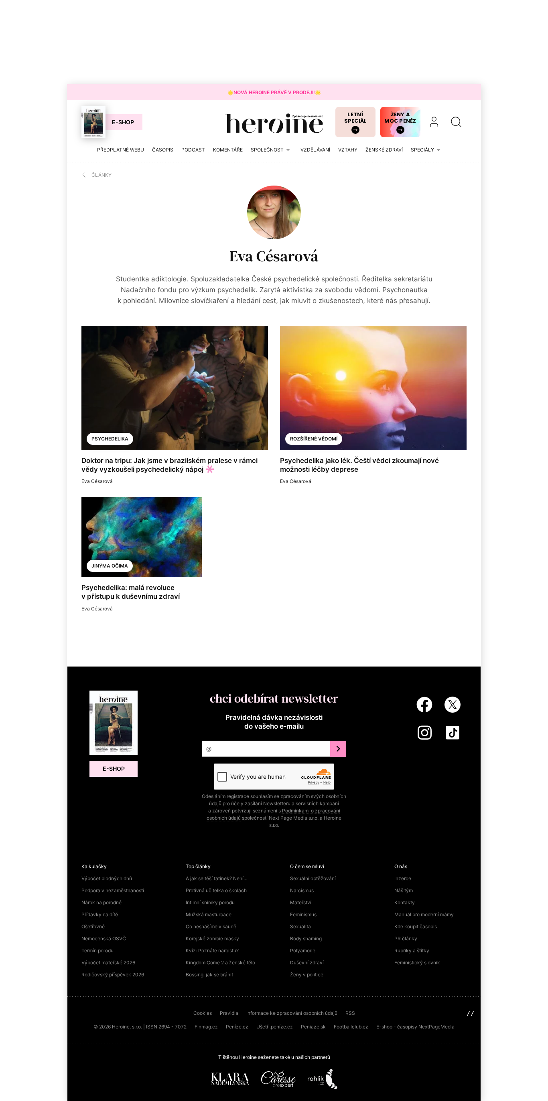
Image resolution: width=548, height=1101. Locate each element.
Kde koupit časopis (415, 926)
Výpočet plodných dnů (106, 878)
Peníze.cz (237, 1027)
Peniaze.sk (313, 1027)
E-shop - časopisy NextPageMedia (415, 1027)
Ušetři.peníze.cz (274, 1027)
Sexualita (300, 926)
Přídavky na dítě (99, 914)
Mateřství (300, 902)
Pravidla (229, 1013)
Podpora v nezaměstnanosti (112, 890)
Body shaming (306, 938)
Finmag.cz (206, 1027)
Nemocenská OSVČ (103, 938)
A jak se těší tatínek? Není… (217, 878)
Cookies (202, 1013)
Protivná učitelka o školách (216, 890)
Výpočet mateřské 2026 (108, 963)
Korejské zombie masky (212, 938)
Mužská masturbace (208, 914)
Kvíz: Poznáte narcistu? (212, 950)
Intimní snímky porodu (210, 902)
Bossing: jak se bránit (209, 975)
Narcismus (302, 890)
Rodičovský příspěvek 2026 (112, 975)
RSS (350, 1013)
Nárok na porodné (101, 902)
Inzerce (402, 878)
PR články (405, 938)
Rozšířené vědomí (313, 439)
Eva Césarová (274, 256)
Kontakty (404, 902)
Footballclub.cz (351, 1027)
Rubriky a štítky (411, 950)
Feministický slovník (417, 963)
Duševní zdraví (307, 963)
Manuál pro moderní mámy (424, 914)
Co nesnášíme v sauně (211, 926)
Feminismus (303, 914)
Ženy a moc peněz (400, 118)
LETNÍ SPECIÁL (355, 118)
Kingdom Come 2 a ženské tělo (220, 963)
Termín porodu (97, 950)
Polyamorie (302, 950)
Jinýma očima (109, 566)
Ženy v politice (306, 975)
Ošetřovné (93, 926)
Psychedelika (109, 439)
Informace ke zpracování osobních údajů (291, 1013)
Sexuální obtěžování (313, 878)
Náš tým (403, 890)
